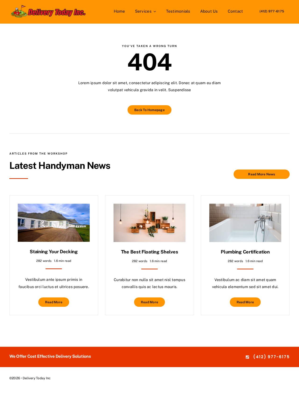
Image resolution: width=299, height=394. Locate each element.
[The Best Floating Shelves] (149, 207)
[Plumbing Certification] (245, 207)
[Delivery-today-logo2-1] (49, 6)
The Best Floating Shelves (149, 252)
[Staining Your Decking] (54, 207)
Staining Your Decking (54, 251)
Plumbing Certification (245, 252)
